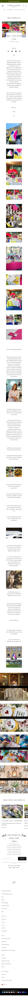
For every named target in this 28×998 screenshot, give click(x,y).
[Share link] (14, 55)
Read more (4, 827)
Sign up (22, 858)
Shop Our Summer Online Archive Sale (14, 1)
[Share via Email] (19, 51)
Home (4, 9)
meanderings (10, 9)
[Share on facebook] (16, 51)
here (14, 863)
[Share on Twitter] (8, 51)
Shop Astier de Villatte (14, 779)
